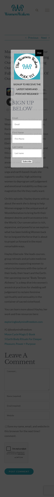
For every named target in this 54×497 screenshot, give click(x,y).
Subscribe (27, 161)
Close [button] (39, 53)
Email (15, 117)
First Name (18, 132)
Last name (17, 146)
